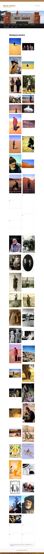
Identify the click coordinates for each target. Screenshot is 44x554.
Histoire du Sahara (14, 24)
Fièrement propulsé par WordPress (22, 550)
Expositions (21, 24)
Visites (9, 24)
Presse (12, 27)
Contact (16, 27)
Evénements (26, 24)
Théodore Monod (6, 27)
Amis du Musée (32, 24)
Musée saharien (9, 6)
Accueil (5, 24)
